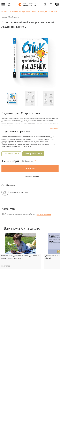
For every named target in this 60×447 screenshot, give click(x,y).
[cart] (51, 4)
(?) (35, 161)
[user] (45, 4)
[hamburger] (3, 4)
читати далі (54, 128)
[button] (30, 131)
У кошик (30, 168)
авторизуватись (44, 214)
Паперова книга (11, 153)
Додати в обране (32, 176)
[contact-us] (57, 4)
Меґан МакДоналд (10, 17)
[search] (9, 4)
